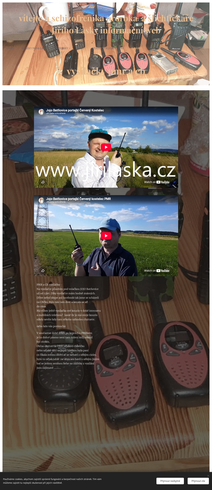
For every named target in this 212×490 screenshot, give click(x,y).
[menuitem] (12, 48)
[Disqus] (106, 413)
